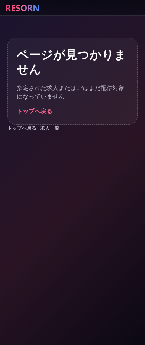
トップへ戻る (34, 111)
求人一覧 (49, 128)
